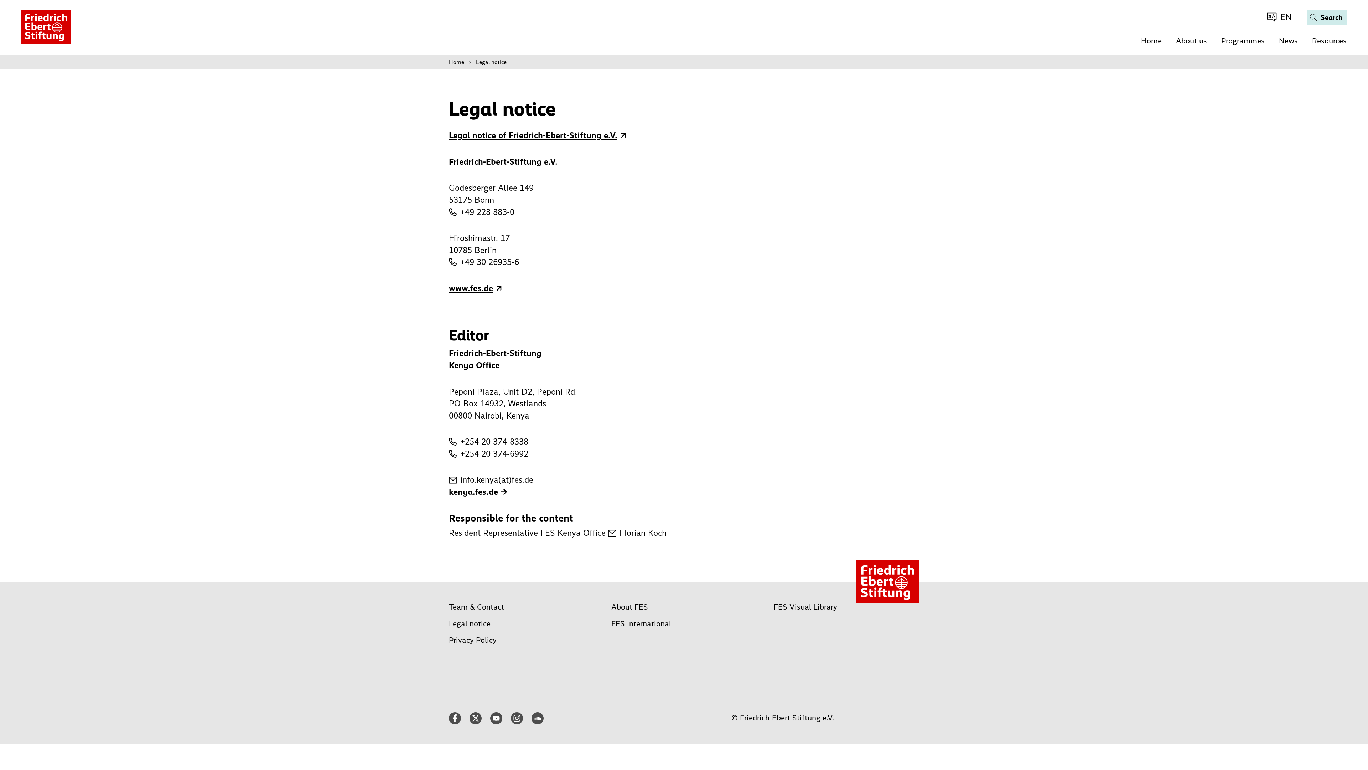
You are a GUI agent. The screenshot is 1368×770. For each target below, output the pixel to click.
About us (1191, 41)
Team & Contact (476, 607)
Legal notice (470, 623)
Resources (1329, 41)
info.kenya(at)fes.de (496, 479)
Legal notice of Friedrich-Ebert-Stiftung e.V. (533, 135)
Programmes (1243, 41)
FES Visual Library (805, 607)
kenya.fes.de (473, 492)
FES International (641, 623)
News (1288, 41)
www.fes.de (471, 288)
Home (1151, 41)
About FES (629, 607)
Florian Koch (643, 533)
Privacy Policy (473, 640)
